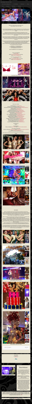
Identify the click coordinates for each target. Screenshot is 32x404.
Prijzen (3, 6)
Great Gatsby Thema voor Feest (6, 1)
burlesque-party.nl (18, 108)
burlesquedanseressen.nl (18, 112)
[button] (8, 348)
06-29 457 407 (20, 126)
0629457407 (13, 58)
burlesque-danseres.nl (25, 107)
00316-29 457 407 (19, 129)
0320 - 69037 (14, 126)
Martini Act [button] (13, 6)
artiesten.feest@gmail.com (17, 55)
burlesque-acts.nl (21, 119)
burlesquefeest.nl (19, 113)
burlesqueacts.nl (19, 109)
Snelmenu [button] (19, 6)
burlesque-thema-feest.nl (19, 117)
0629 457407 (13, 54)
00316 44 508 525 (25, 129)
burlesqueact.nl (21, 120)
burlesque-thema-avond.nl (21, 114)
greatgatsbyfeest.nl (23, 118)
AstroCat (15, 398)
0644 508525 (17, 54)
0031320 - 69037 (12, 129)
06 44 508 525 (25, 126)
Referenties (7, 6)
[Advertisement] (16, 402)
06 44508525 (17, 58)
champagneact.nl (19, 105)
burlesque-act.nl (22, 106)
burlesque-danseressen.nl (20, 110)
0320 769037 (16, 53)
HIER (21, 394)
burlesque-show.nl (22, 111)
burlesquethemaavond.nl (20, 115)
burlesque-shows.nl (21, 116)
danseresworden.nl (22, 121)
